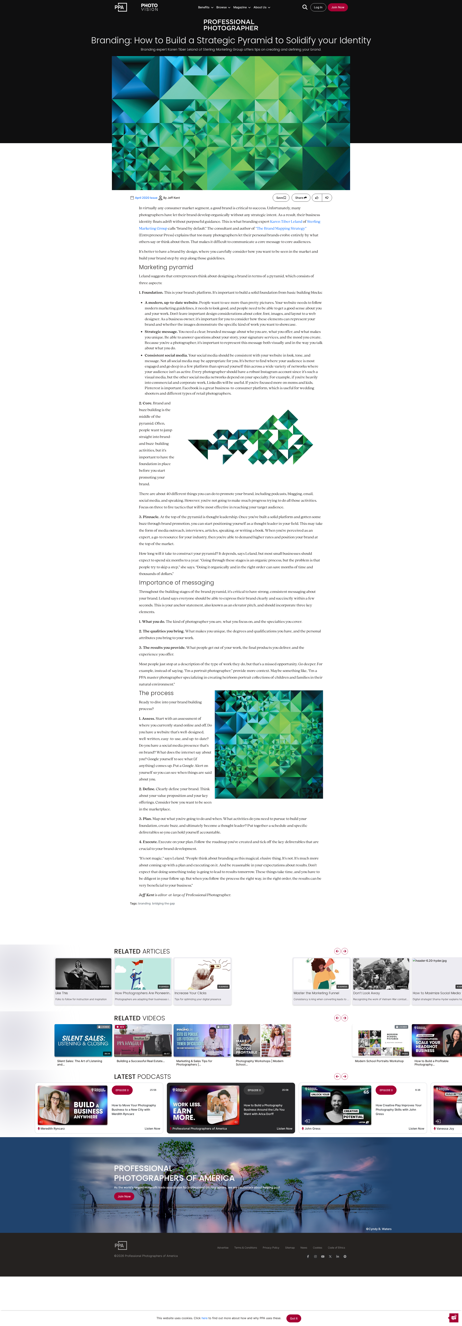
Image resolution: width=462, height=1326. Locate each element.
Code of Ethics (336, 1247)
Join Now (337, 7)
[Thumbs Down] (327, 198)
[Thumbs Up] (317, 198)
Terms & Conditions (245, 1247)
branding (144, 903)
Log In (318, 7)
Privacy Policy (271, 1247)
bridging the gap (163, 903)
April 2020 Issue (146, 197)
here (205, 1318)
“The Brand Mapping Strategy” (281, 228)
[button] (206, 7)
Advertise (222, 1247)
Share (299, 197)
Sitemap (290, 1247)
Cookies (317, 1247)
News (303, 1247)
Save (280, 197)
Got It (294, 1318)
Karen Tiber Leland (286, 221)
